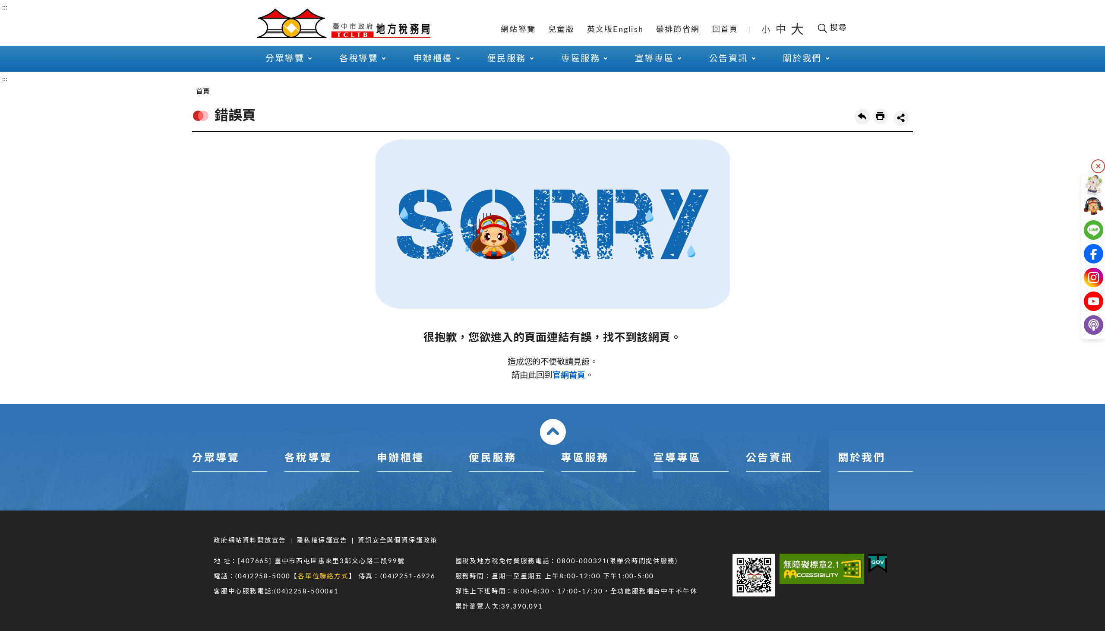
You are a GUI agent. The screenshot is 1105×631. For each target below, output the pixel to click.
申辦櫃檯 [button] (433, 58)
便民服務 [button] (506, 58)
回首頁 (725, 30)
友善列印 (880, 116)
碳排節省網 (678, 30)
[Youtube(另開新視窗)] (1086, 301)
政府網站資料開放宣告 (250, 540)
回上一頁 (862, 116)
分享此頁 (901, 118)
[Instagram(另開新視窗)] (1086, 277)
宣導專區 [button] (654, 58)
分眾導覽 (216, 458)
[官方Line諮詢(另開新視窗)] (1086, 230)
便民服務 (492, 458)
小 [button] (766, 29)
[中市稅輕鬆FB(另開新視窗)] (1086, 254)
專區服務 (585, 458)
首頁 (203, 91)
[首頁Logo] (343, 22)
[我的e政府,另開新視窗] (877, 563)
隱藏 (1098, 166)
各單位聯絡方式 (323, 576)
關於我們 (861, 458)
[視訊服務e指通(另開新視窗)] (1086, 206)
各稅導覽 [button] (358, 58)
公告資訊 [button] (728, 58)
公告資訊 (769, 458)
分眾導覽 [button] (284, 58)
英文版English (615, 30)
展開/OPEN (553, 432)
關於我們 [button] (802, 58)
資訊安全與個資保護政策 (398, 540)
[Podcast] (1086, 325)
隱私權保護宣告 (322, 540)
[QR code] (753, 575)
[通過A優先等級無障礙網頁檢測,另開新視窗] (822, 569)
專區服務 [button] (580, 58)
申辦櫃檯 (400, 458)
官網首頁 (568, 375)
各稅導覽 (308, 458)
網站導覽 (518, 30)
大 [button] (797, 29)
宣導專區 (677, 458)
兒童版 (561, 30)
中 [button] (782, 30)
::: (4, 7)
